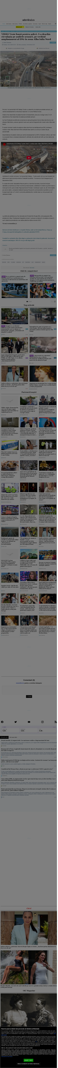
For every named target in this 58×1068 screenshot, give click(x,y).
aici (36, 1041)
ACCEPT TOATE (28, 1060)
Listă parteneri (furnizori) (6, 1056)
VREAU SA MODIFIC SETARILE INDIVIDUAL (28, 1063)
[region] (28, 1047)
